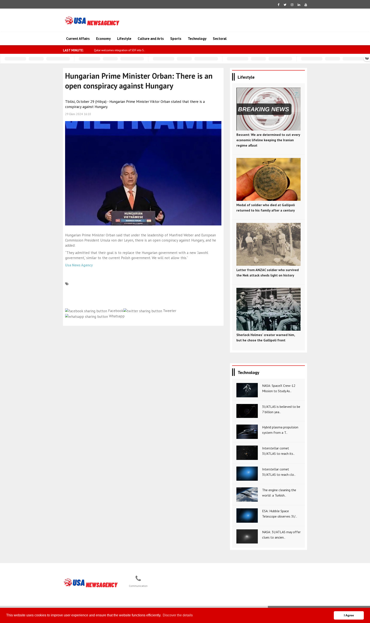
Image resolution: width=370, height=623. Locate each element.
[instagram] (292, 4)
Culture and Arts (151, 38)
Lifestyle (124, 38)
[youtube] (305, 4)
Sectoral (220, 38)
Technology (197, 38)
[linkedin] (299, 4)
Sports (175, 38)
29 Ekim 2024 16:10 (78, 114)
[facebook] (278, 4)
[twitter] (285, 4)
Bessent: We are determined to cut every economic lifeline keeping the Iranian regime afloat (268, 139)
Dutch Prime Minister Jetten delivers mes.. (119, 50)
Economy (103, 38)
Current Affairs (78, 38)
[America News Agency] (91, 583)
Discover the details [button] (178, 615)
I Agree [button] (349, 615)
